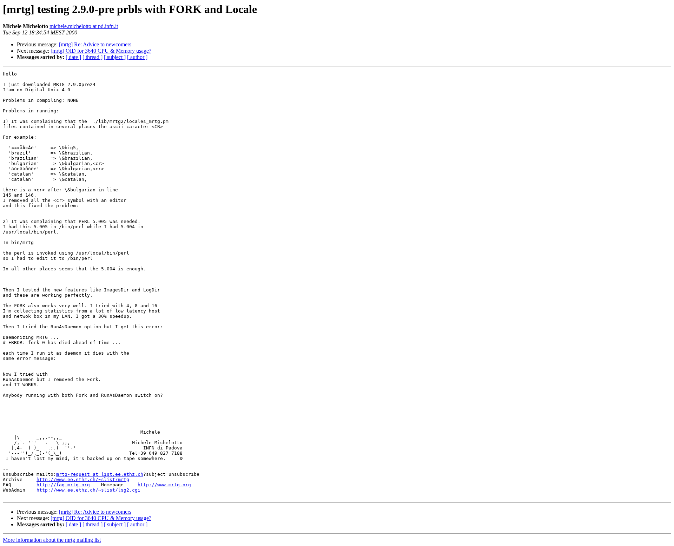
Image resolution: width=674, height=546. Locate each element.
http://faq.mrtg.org (63, 484)
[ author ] (137, 57)
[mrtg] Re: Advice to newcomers (95, 44)
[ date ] (73, 57)
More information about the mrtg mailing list (52, 540)
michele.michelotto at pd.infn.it (83, 26)
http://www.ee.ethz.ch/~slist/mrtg (83, 479)
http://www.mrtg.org (164, 484)
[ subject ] (115, 57)
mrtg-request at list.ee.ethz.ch (99, 474)
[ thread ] (92, 57)
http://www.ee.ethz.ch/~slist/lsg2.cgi (88, 490)
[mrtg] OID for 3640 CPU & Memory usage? (101, 51)
